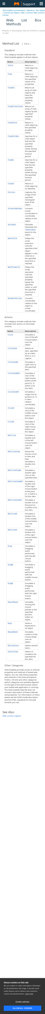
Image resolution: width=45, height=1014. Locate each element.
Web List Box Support (11, 716)
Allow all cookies (22, 1008)
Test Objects (40, 10)
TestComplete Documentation (13, 10)
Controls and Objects (12, 13)
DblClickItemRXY (15, 481)
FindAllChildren (15, 106)
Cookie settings (23, 1002)
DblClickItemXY (15, 500)
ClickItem (12, 348)
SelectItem (13, 652)
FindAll (11, 88)
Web (22, 13)
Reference (30, 10)
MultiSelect (13, 646)
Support (29, 4)
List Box (5, 15)
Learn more (29, 994)
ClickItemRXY (14, 373)
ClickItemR (13, 362)
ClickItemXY (13, 392)
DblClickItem (14, 452)
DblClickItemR (14, 470)
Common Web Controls (35, 13)
